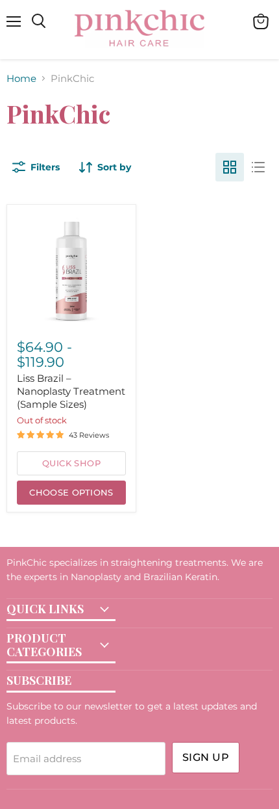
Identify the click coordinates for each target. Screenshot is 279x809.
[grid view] (229, 167)
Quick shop (71, 463)
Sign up (205, 757)
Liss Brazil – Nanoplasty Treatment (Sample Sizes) (71, 391)
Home (21, 78)
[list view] (258, 167)
